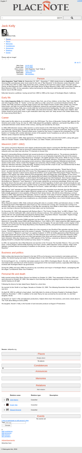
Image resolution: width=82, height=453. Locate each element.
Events (8, 52)
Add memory (6, 435)
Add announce (6, 433)
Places (8, 41)
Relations (9, 50)
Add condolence (7, 431)
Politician (32, 70)
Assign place (41, 358)
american (29, 72)
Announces (9, 48)
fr (79, 62)
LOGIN (79, 1)
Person (8, 39)
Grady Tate (14, 405)
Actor (27, 70)
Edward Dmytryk (15, 410)
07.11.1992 (29, 67)
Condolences (10, 46)
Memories (9, 44)
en (78, 62)
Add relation (41, 389)
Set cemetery (29, 74)
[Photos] (3, 59)
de (75, 62)
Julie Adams (14, 400)
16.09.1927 (29, 65)
